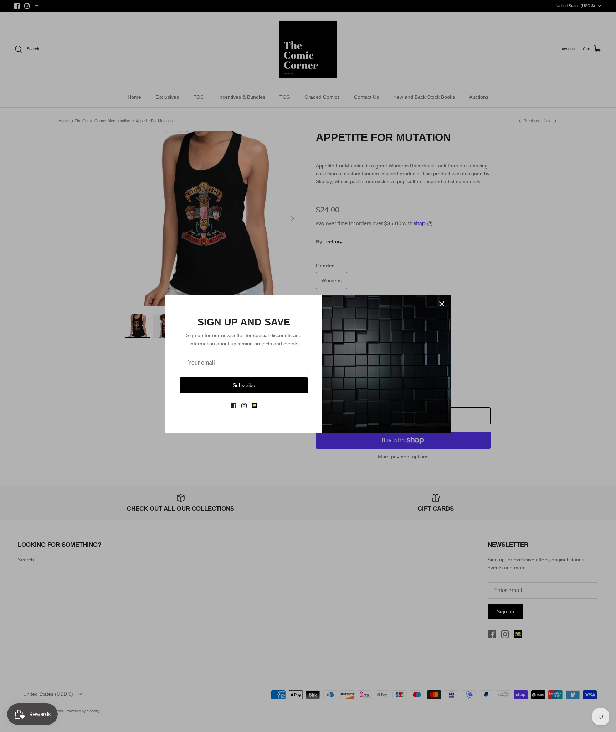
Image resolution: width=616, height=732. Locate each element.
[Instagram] (244, 405)
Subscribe (244, 385)
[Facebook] (233, 405)
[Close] (442, 304)
